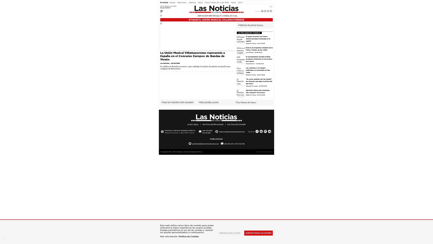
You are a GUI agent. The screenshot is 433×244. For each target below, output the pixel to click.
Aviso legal (193, 124)
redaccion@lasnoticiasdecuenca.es (232, 132)
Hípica (233, 2)
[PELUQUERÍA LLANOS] (209, 102)
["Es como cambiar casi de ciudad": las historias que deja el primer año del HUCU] (241, 81)
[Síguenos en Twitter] (265, 11)
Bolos (200, 2)
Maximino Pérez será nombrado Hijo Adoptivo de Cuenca (258, 91)
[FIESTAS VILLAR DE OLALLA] (250, 25)
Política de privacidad (213, 124)
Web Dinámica (268, 151)
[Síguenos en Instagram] (268, 11)
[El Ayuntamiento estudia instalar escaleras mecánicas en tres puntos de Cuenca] (241, 59)
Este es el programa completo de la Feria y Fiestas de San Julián (259, 49)
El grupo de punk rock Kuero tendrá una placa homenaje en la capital (258, 39)
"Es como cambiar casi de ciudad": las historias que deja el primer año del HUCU (259, 81)
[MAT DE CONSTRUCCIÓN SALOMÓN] (178, 102)
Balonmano (182, 2)
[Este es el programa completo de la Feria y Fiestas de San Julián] (241, 50)
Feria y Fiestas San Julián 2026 (217, 2)
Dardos (172, 2)
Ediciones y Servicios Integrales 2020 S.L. (180, 130)
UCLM (240, 2)
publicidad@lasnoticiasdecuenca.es (205, 144)
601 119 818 (206, 133)
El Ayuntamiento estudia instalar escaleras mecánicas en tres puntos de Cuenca (259, 59)
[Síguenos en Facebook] (262, 11)
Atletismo (192, 2)
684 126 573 (228, 144)
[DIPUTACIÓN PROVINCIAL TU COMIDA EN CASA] (216, 15)
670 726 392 (240, 144)
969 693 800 (207, 130)
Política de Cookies (236, 124)
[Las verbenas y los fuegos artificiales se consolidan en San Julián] (241, 70)
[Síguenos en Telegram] (271, 11)
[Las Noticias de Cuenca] (216, 9)
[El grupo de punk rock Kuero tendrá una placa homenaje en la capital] (241, 39)
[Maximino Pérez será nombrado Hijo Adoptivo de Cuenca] (241, 93)
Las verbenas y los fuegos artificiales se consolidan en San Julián (258, 70)
